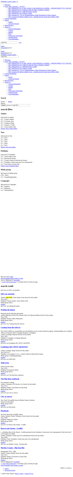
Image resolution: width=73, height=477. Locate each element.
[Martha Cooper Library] (8, 1)
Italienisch (7, 188)
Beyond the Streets (10, 158)
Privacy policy (19, 473)
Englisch (7, 186)
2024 (5, 140)
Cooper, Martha (9, 119)
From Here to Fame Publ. (12, 164)
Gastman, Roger (9, 123)
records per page (33, 282)
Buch (6, 175)
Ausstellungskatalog (10, 177)
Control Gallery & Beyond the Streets (15, 160)
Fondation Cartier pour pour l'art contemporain (18, 162)
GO (20, 42)
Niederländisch (8, 190)
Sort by (3, 280)
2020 (5, 143)
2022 (5, 141)
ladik (11, 277)
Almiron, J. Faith (9, 125)
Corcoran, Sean (9, 121)
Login (2, 46)
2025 (5, 138)
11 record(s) (19, 282)
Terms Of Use (29, 473)
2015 (5, 145)
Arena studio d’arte (10, 127)
